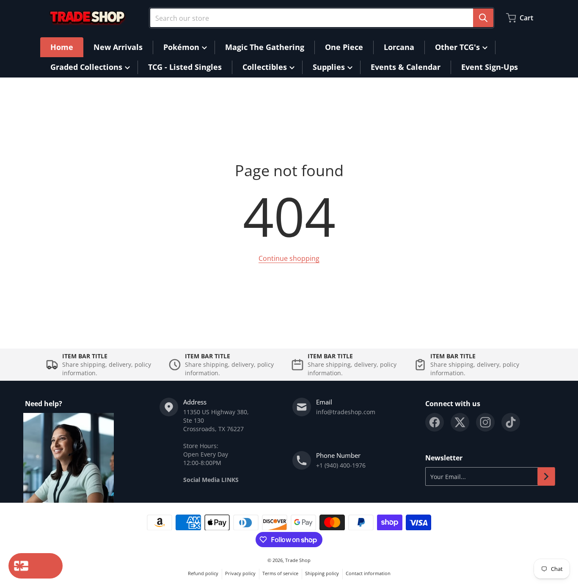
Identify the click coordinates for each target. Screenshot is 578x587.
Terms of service (280, 573)
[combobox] (321, 17)
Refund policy (203, 573)
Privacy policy (240, 573)
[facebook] (434, 422)
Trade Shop (298, 560)
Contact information (368, 573)
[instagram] (485, 422)
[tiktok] (510, 422)
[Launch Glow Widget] (35, 566)
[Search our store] (483, 17)
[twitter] (460, 422)
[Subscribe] (546, 476)
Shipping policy (322, 573)
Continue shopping (289, 258)
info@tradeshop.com (345, 412)
